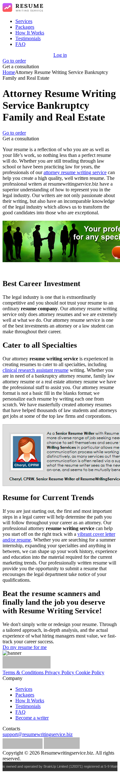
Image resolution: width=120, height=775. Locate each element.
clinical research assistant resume (35, 370)
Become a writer (32, 717)
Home (9, 72)
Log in (60, 55)
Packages (24, 27)
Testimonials (28, 38)
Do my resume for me (25, 647)
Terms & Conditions (24, 672)
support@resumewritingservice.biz (38, 734)
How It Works (29, 32)
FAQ (20, 44)
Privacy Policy (60, 672)
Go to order (14, 60)
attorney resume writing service (75, 172)
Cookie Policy (90, 672)
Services (23, 21)
